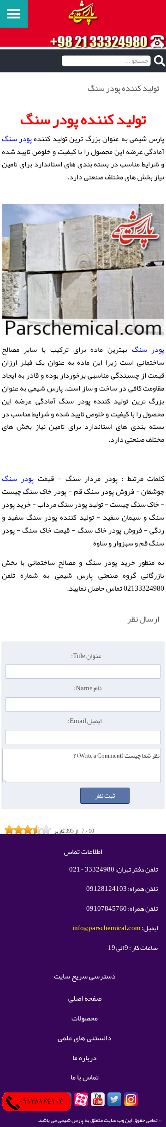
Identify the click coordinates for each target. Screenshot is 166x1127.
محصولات (84, 1018)
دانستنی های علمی (85, 1038)
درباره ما (84, 1058)
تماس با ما (85, 1077)
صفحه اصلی (84, 998)
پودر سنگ (17, 138)
